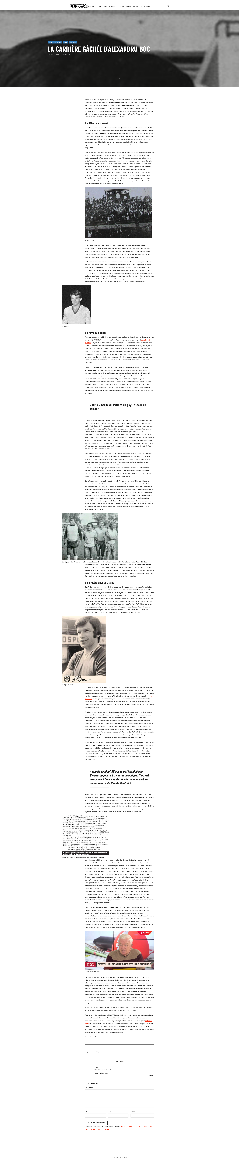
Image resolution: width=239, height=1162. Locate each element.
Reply (151, 1075)
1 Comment (57, 54)
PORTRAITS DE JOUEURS (55, 42)
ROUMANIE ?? (73, 42)
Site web (133, 1112)
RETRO (65, 42)
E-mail (109, 1112)
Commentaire (89, 1088)
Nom (86, 1112)
